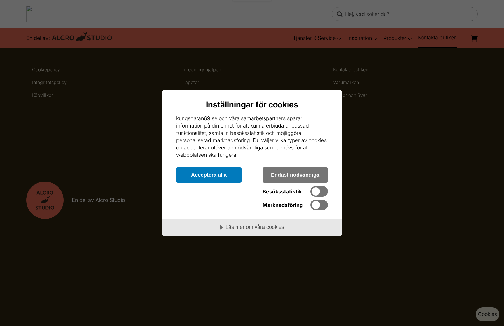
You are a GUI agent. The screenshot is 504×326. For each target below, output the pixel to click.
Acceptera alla (209, 175)
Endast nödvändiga (295, 175)
